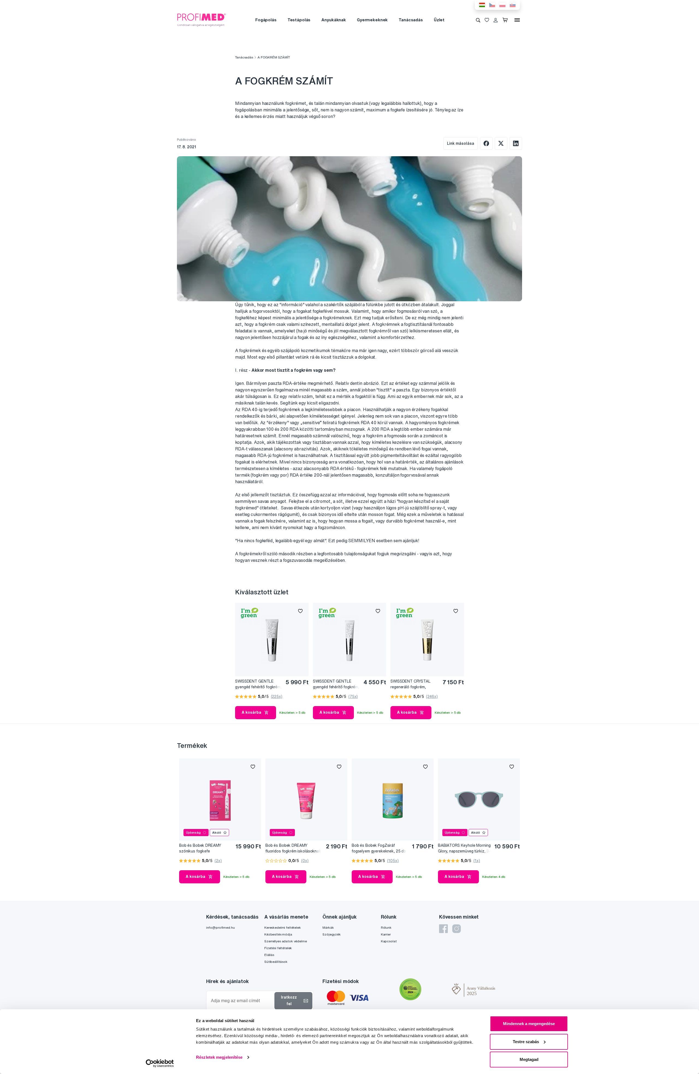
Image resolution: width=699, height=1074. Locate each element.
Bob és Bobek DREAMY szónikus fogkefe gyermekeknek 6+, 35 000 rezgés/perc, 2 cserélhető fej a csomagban (206, 848)
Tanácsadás (411, 20)
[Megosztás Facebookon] (486, 143)
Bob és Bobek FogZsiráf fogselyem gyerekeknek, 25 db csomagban (379, 848)
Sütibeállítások (276, 961)
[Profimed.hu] (201, 20)
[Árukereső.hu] (437, 990)
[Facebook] (443, 928)
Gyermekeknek (372, 20)
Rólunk (386, 927)
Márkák (328, 927)
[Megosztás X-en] (501, 143)
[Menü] (517, 20)
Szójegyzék (331, 934)
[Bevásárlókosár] (506, 20)
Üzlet (439, 20)
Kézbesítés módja (278, 934)
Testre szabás (526, 1041)
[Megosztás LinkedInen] (516, 143)
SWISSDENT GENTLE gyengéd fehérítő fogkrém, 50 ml (336, 684)
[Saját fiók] (495, 20)
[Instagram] (456, 928)
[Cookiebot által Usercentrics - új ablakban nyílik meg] (160, 1063)
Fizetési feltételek (278, 948)
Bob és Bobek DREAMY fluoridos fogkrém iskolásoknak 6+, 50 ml (293, 848)
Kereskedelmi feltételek (282, 927)
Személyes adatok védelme (285, 941)
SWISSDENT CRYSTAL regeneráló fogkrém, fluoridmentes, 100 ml (410, 684)
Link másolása (460, 143)
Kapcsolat (389, 941)
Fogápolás (266, 20)
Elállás (269, 955)
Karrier (386, 934)
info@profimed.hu (220, 927)
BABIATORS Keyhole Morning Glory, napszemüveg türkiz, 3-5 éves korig (464, 848)
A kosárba (251, 712)
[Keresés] (478, 20)
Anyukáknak (333, 20)
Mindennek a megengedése (529, 1023)
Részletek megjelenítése (219, 1057)
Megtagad (529, 1059)
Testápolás (299, 20)
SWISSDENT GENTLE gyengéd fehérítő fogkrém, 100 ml (258, 684)
